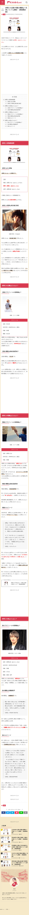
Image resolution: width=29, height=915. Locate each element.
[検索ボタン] (26, 2)
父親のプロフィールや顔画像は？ (15, 107)
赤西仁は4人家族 (11, 101)
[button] (3, 812)
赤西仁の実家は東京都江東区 (14, 103)
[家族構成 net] (14, 2)
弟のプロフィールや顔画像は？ (15, 122)
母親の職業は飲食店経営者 (14, 116)
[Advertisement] (14, 75)
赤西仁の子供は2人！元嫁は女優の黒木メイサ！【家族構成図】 (18, 583)
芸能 (4, 14)
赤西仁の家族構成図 (10, 99)
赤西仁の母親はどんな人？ (11, 112)
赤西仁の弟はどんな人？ (11, 120)
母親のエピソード (12, 118)
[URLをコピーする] (25, 812)
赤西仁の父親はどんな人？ (11, 105)
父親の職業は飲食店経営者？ (14, 109)
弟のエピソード (11, 126)
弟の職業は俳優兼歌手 (13, 124)
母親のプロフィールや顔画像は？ (15, 114)
